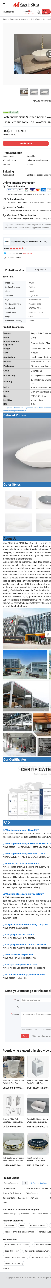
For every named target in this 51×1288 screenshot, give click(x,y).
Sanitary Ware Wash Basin (15, 1257)
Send (25, 1036)
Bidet (22, 1225)
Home (5, 19)
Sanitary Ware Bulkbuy (14, 1263)
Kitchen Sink (10, 1225)
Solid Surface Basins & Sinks (37, 1188)
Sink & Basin (35, 19)
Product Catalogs (39, 1183)
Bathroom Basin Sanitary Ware (37, 1251)
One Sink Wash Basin (40, 1257)
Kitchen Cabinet (9, 1188)
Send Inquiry (26, 143)
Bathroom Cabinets (38, 1225)
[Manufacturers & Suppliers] (25, 4)
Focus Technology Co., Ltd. (33, 1278)
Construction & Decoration (19, 19)
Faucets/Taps (32, 1198)
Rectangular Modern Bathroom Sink (19, 1232)
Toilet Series (31, 1193)
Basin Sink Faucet (12, 1251)
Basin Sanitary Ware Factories (17, 1244)
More (5, 1268)
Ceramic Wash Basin (11, 1193)
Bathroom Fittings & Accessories (16, 1198)
